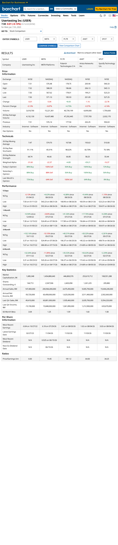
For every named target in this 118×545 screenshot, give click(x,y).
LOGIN (90, 9)
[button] (115, 16)
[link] (113, 27)
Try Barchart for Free (106, 9)
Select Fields (109, 53)
